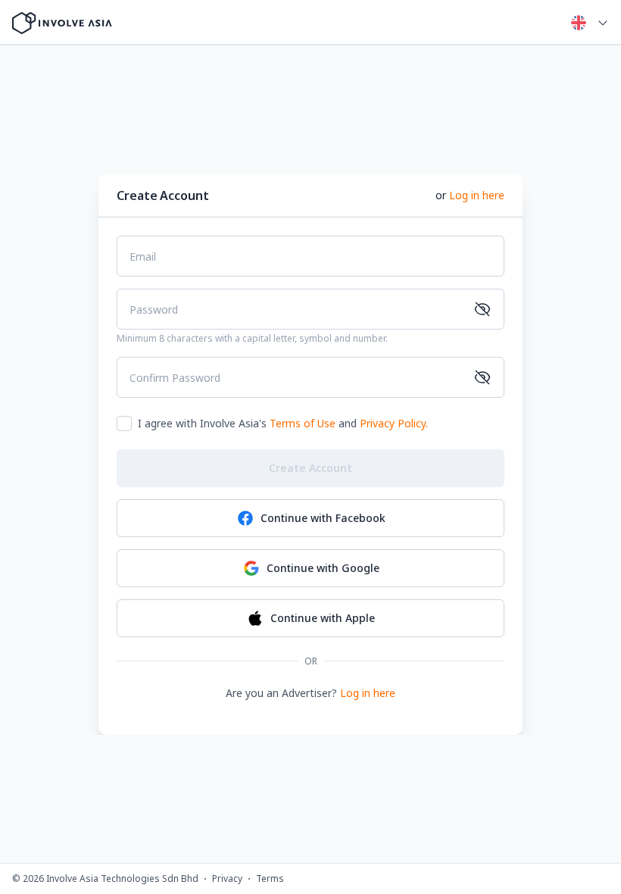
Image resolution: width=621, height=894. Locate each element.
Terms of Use (302, 423)
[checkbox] (124, 423)
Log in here (476, 195)
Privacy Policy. (394, 423)
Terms (270, 879)
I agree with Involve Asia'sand (283, 423)
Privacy (227, 879)
